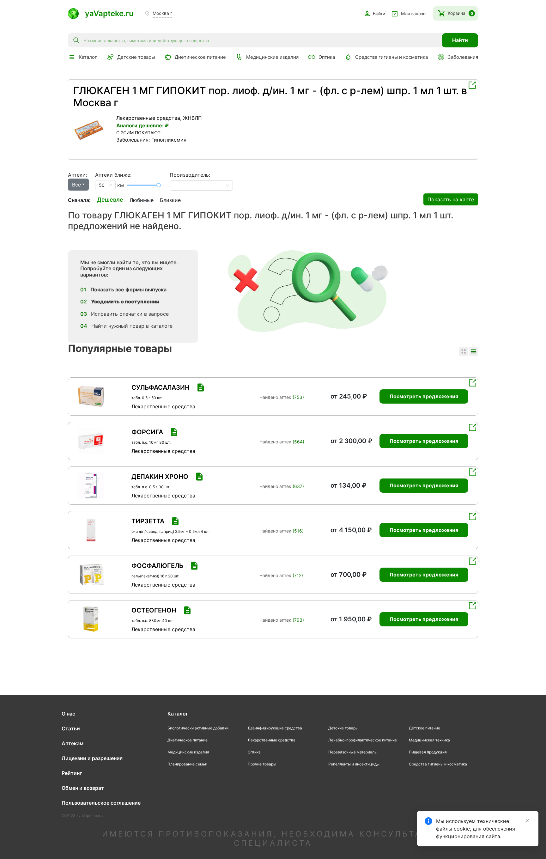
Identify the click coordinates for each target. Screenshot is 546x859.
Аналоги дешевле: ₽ (142, 125)
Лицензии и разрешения (92, 758)
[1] (93, 130)
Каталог (177, 713)
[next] (108, 129)
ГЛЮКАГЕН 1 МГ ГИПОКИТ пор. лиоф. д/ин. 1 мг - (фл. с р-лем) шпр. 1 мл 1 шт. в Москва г (270, 96)
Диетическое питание (200, 57)
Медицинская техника (429, 740)
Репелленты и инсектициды (353, 764)
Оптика (326, 57)
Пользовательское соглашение (101, 803)
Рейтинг (72, 773)
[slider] (158, 185)
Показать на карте (451, 199)
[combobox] (261, 40)
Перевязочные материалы (352, 752)
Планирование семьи (187, 764)
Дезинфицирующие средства (275, 728)
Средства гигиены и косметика (391, 57)
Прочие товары (262, 764)
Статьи (71, 728)
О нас (68, 713)
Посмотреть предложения (424, 396)
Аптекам (72, 743)
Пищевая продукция (428, 752)
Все (76, 184)
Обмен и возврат (83, 788)
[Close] (527, 820)
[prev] (78, 129)
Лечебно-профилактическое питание (362, 740)
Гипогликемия (168, 140)
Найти (460, 40)
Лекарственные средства (148, 118)
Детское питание (424, 728)
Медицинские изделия (272, 57)
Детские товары (136, 57)
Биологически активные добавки (197, 728)
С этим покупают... (140, 132)
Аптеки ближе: (113, 175)
